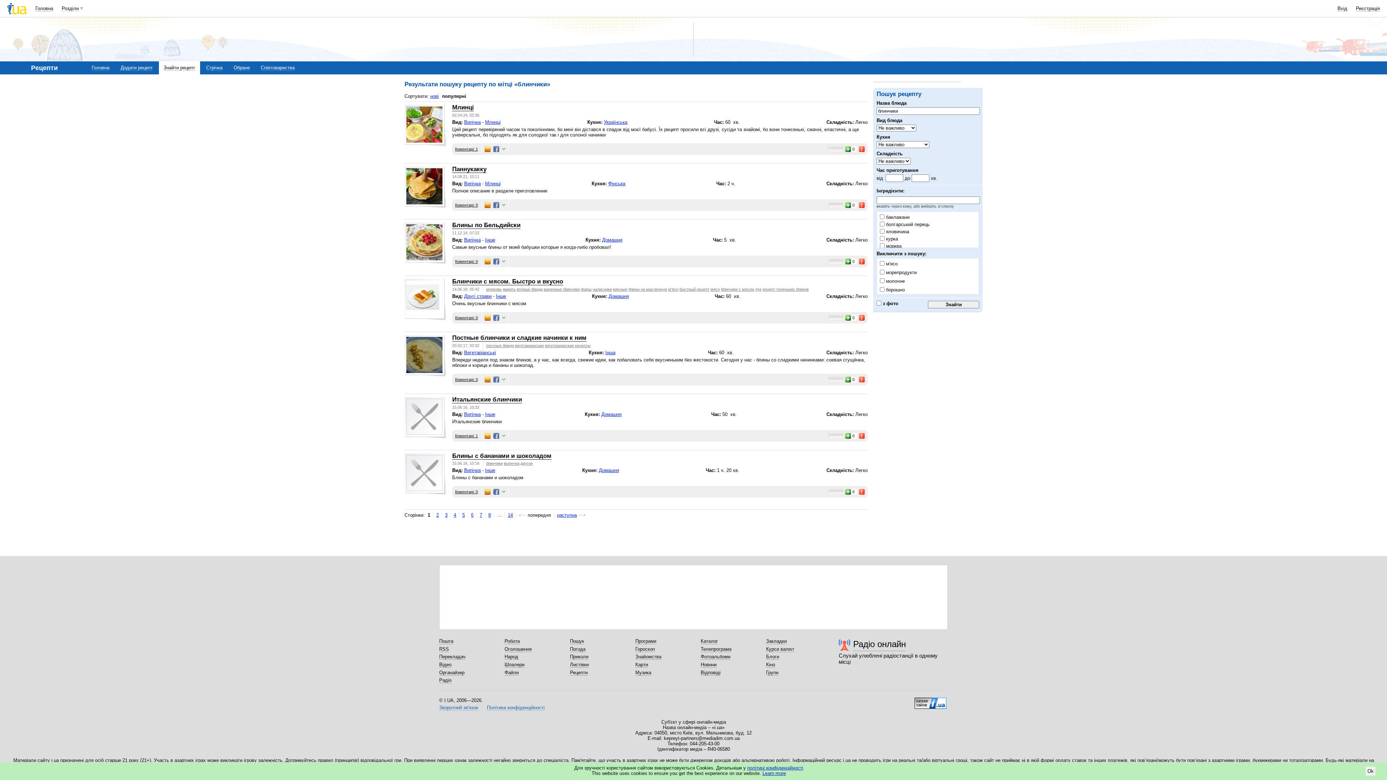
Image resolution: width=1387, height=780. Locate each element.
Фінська (616, 183)
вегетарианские (529, 345)
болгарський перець (907, 224)
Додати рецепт (137, 67)
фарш (586, 289)
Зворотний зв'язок (458, 707)
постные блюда (500, 345)
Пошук (577, 641)
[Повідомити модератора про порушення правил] (862, 149)
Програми (645, 641)
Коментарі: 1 (466, 149)
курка (891, 239)
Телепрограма (716, 649)
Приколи (579, 656)
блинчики (494, 463)
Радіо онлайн (879, 644)
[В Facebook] (496, 149)
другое (526, 463)
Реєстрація (1368, 8)
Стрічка (214, 67)
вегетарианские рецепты (568, 345)
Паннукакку (469, 169)
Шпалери (514, 664)
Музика (643, 672)
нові (434, 96)
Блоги (772, 656)
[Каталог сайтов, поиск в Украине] (930, 700)
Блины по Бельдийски (486, 225)
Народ (511, 656)
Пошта (446, 641)
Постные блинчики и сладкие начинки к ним (519, 337)
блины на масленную (647, 289)
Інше (490, 240)
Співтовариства (278, 67)
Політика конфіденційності (516, 707)
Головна (44, 8)
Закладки (776, 641)
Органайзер (452, 672)
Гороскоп (645, 649)
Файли (512, 672)
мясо (715, 289)
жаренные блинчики (562, 289)
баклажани (897, 217)
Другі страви (478, 296)
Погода (578, 649)
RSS (444, 649)
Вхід (1342, 8)
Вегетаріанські (480, 352)
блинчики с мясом (737, 289)
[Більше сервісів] (503, 149)
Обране (242, 67)
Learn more (774, 773)
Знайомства (648, 656)
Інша (610, 352)
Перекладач (452, 656)
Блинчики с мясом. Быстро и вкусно (507, 281)
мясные (620, 289)
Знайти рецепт (179, 67)
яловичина (897, 231)
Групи (772, 672)
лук (758, 289)
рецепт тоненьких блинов (785, 289)
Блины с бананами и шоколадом (502, 455)
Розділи (70, 8)
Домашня (612, 240)
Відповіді (711, 672)
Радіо (445, 680)
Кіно (770, 664)
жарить (509, 289)
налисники (602, 289)
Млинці (463, 107)
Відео (445, 664)
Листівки (579, 664)
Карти (641, 664)
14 (510, 515)
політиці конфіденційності (775, 768)
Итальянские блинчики (487, 399)
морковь (494, 289)
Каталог (709, 641)
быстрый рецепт (694, 289)
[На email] (488, 149)
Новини (709, 664)
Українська (615, 122)
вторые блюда (530, 289)
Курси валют (780, 649)
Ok (1370, 771)
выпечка (511, 463)
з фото (889, 303)
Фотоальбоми (715, 656)
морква (893, 246)
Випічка (472, 122)
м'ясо (673, 289)
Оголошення (518, 649)
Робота (512, 641)
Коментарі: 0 (466, 205)
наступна (567, 515)
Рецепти (579, 672)
